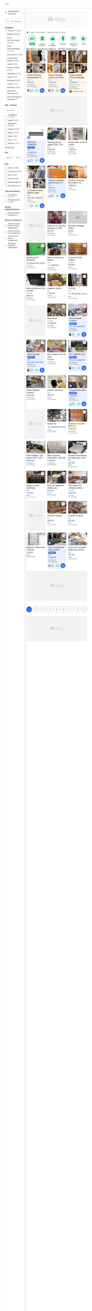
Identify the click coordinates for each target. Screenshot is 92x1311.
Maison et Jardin (14, 31)
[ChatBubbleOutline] (31, 90)
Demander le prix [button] (37, 263)
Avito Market (41, 32)
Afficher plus (9, 147)
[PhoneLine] (42, 90)
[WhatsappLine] (36, 90)
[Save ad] (42, 53)
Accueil (32, 32)
